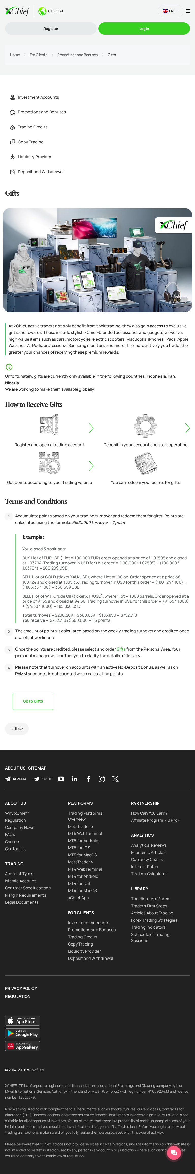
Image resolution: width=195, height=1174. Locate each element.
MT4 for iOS (79, 883)
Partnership (145, 803)
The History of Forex (150, 898)
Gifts (121, 649)
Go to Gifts (33, 701)
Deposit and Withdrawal (40, 171)
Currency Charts (147, 859)
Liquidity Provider (34, 156)
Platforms (80, 803)
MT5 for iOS (79, 848)
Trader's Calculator (149, 873)
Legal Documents (21, 902)
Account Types (19, 873)
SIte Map (37, 768)
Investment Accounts (38, 97)
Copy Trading (31, 142)
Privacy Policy (21, 988)
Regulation (15, 820)
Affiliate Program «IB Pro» (155, 820)
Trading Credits (32, 127)
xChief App (78, 897)
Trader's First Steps (149, 906)
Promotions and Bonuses (77, 54)
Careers (12, 841)
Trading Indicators (148, 927)
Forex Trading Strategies (154, 920)
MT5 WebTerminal (85, 833)
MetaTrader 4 (80, 862)
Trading (14, 864)
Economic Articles (148, 852)
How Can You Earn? (149, 813)
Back (19, 728)
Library (139, 889)
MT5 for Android (83, 840)
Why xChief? (17, 813)
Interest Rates (144, 866)
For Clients (38, 54)
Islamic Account (20, 881)
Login (144, 28)
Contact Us (15, 849)
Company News (19, 827)
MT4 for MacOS (82, 890)
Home (15, 54)
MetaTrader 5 (80, 826)
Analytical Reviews (149, 845)
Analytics (142, 835)
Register (51, 28)
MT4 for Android (83, 876)
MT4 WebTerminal (85, 869)
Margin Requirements (25, 895)
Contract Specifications (28, 888)
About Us (15, 768)
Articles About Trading (152, 913)
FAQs (10, 834)
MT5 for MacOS (82, 855)
